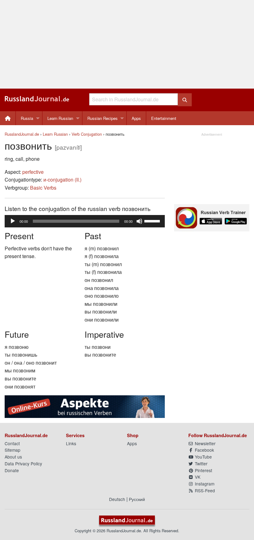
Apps (136, 118)
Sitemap (12, 450)
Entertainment (163, 118)
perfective (33, 171)
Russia (27, 118)
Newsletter (205, 443)
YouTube (203, 457)
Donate (12, 470)
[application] (85, 221)
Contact (12, 443)
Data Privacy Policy (23, 463)
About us (13, 457)
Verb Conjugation (87, 134)
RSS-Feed (204, 490)
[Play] (13, 221)
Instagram (204, 484)
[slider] (153, 220)
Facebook (204, 450)
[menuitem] (8, 118)
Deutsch (117, 499)
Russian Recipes (102, 118)
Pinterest (203, 470)
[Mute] (139, 221)
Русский (137, 499)
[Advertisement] (127, 44)
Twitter (201, 463)
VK (197, 477)
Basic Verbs (43, 187)
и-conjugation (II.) (62, 179)
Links (71, 443)
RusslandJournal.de (22, 134)
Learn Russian (60, 118)
